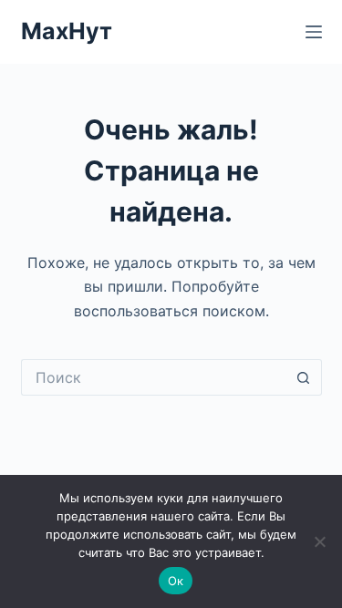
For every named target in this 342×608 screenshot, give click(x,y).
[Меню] (314, 32)
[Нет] (319, 541)
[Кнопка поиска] (303, 377)
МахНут (66, 31)
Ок (176, 580)
